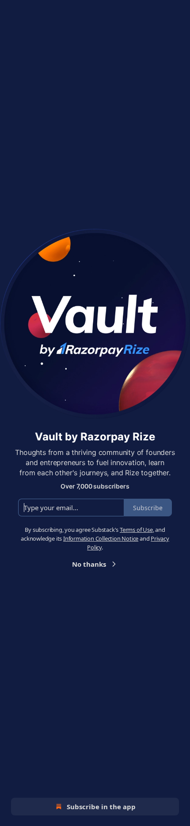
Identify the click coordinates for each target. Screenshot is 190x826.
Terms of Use (136, 530)
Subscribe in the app (101, 806)
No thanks (89, 564)
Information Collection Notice (100, 538)
